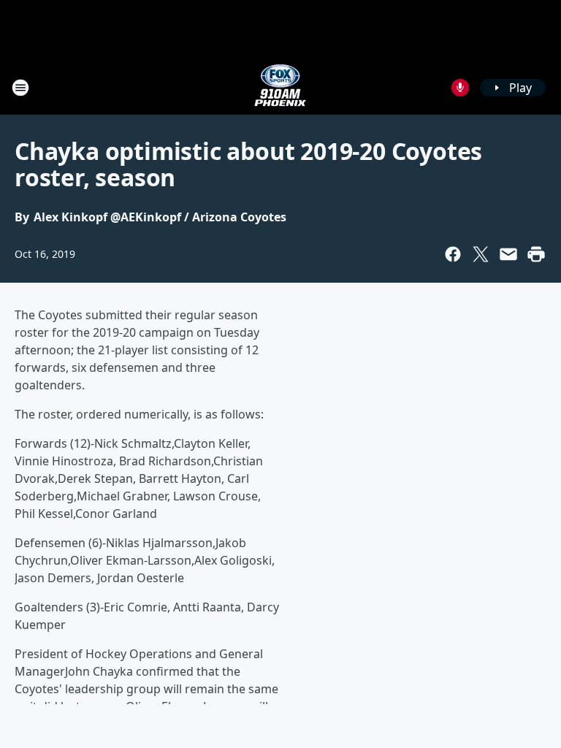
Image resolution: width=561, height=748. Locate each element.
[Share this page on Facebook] (453, 254)
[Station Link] (280, 87)
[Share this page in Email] (508, 254)
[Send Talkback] (460, 87)
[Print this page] (536, 254)
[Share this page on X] (480, 254)
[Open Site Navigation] (20, 87)
